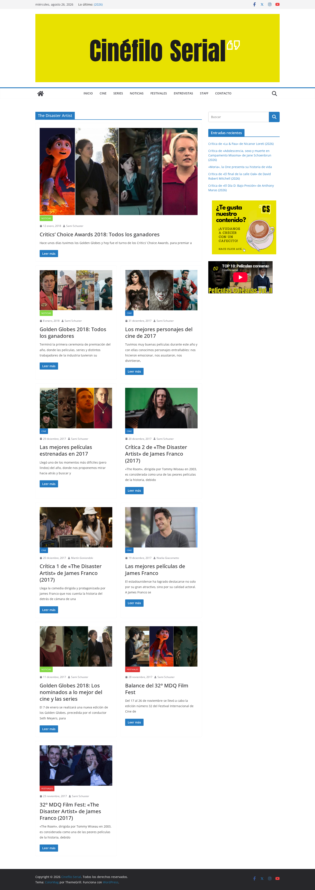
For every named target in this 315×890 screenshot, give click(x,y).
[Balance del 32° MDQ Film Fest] (161, 646)
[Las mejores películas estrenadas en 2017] (76, 408)
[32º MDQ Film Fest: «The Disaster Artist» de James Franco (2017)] (76, 765)
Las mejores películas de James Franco (155, 569)
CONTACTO (223, 93)
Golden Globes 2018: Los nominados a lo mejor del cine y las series (71, 692)
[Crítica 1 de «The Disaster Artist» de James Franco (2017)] (76, 527)
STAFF (204, 93)
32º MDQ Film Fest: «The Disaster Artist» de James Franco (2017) (70, 811)
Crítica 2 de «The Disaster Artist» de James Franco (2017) (156, 453)
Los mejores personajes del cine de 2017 (158, 332)
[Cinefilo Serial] (40, 93)
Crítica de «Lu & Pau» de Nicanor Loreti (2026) (241, 144)
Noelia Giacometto (168, 558)
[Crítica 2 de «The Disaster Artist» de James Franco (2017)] (161, 408)
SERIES (118, 93)
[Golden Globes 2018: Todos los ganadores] (76, 290)
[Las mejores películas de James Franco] (161, 527)
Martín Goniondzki (82, 558)
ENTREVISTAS (183, 93)
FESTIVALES (158, 93)
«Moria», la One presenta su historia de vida (240, 167)
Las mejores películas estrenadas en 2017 (66, 450)
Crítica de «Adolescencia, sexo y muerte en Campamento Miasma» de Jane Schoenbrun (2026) (239, 155)
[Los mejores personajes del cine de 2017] (161, 290)
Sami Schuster (74, 226)
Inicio (88, 93)
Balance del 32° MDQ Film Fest (156, 689)
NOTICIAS (137, 93)
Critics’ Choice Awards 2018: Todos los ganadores (100, 234)
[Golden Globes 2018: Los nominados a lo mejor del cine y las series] (76, 646)
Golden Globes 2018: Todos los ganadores (73, 332)
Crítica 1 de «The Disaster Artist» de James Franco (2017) (71, 573)
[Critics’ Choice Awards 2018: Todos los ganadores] (119, 171)
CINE (103, 93)
